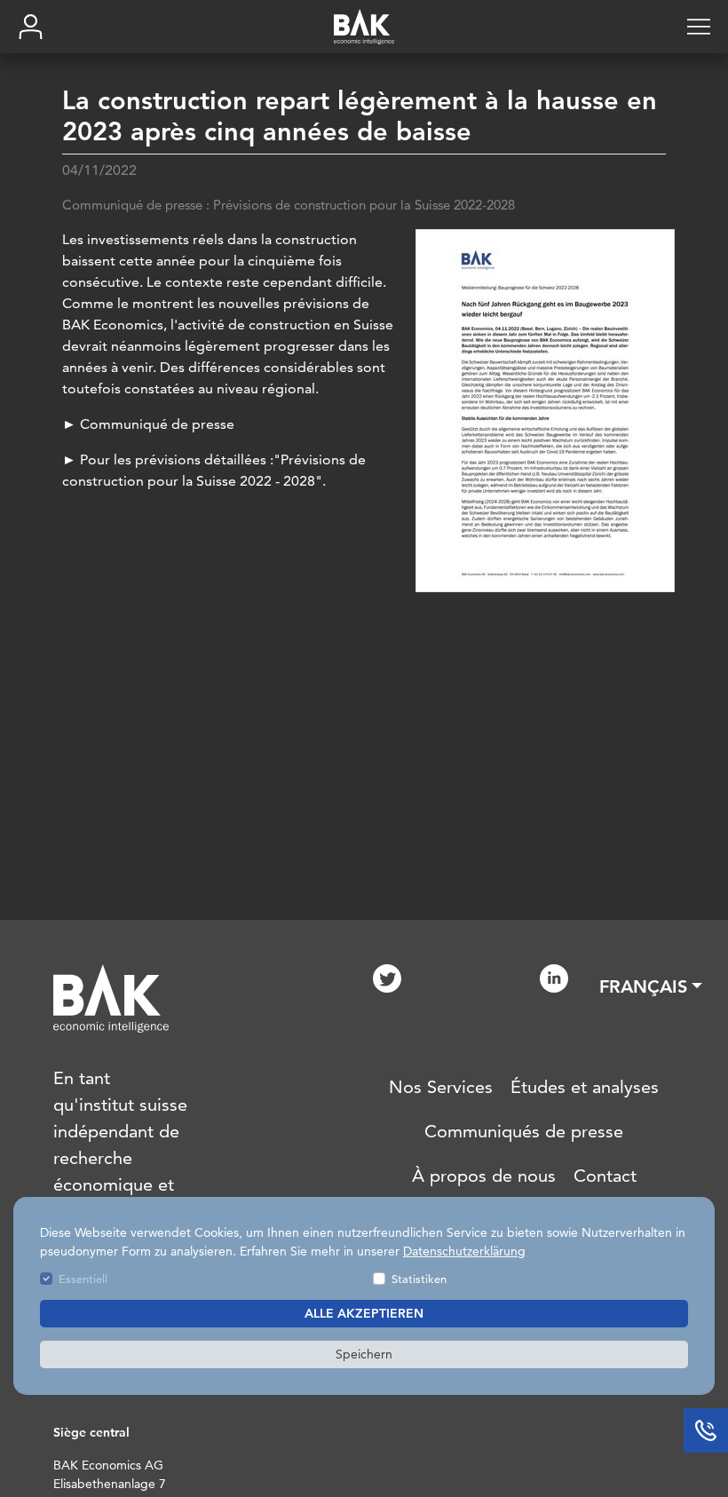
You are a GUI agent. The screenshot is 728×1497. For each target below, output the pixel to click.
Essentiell (83, 1278)
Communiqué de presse (159, 424)
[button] (651, 986)
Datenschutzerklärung (464, 1251)
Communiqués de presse (523, 1131)
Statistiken (419, 1278)
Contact (605, 1175)
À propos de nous (484, 1175)
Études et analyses (584, 1086)
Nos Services (441, 1086)
